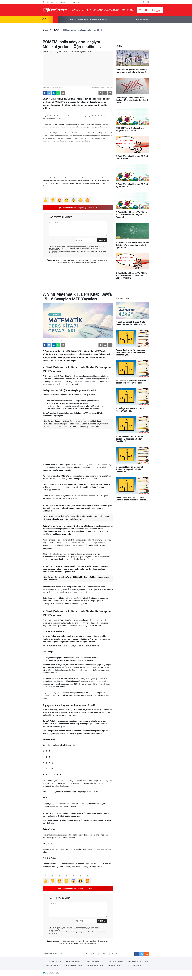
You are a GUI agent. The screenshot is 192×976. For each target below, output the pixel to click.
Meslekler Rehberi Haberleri (138, 962)
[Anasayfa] (44, 2)
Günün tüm (142, 19)
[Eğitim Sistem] (55, 10)
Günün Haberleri (60, 2)
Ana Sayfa (76, 10)
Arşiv (68, 2)
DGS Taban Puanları (135, 965)
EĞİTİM (130, 10)
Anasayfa (48, 30)
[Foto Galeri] (148, 2)
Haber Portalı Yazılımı (53, 973)
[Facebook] (45, 93)
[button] (100, 93)
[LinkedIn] (54, 93)
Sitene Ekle (76, 2)
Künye (88, 954)
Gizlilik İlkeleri (104, 954)
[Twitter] (49, 93)
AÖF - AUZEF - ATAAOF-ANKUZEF (106, 10)
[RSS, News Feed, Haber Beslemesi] (146, 954)
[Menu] (140, 10)
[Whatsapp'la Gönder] (58, 93)
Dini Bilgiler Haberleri (73, 962)
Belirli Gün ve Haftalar (115, 962)
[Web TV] (143, 2)
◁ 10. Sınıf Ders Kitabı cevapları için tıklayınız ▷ (77, 208)
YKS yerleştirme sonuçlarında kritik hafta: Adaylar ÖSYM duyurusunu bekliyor (94, 19)
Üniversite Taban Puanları (95, 965)
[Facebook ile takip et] (136, 954)
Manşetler (50, 2)
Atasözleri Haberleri (93, 962)
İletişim (95, 954)
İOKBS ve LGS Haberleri (53, 962)
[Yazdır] (63, 93)
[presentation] (49, 19)
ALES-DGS (86, 10)
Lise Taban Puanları (114, 965)
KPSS (123, 10)
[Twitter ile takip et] (141, 954)
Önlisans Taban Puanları (74, 965)
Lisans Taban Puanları (52, 965)
